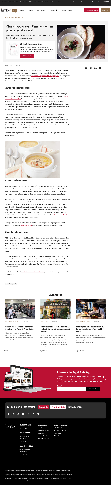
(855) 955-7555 (106, 1)
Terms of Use (57, 433)
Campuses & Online (13, 1)
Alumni (82, 1)
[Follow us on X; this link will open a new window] (18, 414)
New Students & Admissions (41, 1)
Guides (70, 10)
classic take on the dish (47, 125)
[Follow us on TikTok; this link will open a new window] (33, 414)
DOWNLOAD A (75, 407)
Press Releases (44, 321)
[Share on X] (91, 68)
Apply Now (105, 10)
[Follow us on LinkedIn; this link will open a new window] (28, 414)
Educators (94, 1)
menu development (11, 284)
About (51, 1)
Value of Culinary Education (12, 321)
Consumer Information (43, 439)
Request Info (43, 407)
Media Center (41, 433)
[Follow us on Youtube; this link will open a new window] (23, 414)
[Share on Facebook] (86, 68)
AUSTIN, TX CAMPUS (25, 433)
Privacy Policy (57, 436)
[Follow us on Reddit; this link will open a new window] (37, 414)
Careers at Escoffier (43, 436)
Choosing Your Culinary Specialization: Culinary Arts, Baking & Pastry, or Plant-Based (90, 329)
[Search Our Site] (108, 4)
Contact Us (40, 428)
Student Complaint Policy (60, 425)
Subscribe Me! (93, 389)
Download (26, 56)
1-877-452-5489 (23, 428)
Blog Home (7, 17)
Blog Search (52, 10)
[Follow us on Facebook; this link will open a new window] (8, 414)
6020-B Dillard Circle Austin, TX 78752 (25, 438)
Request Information (92, 10)
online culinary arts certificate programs (45, 76)
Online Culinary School (43, 425)
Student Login (76, 1)
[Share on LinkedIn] (95, 68)
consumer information (55, 474)
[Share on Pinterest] (100, 68)
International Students (43, 430)
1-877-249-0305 (23, 454)
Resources (57, 1)
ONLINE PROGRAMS (25, 425)
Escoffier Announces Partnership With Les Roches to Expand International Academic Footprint (55, 329)
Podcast (64, 10)
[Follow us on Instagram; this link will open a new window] (13, 414)
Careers (31, 10)
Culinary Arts (20, 17)
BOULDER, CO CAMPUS (26, 446)
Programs (4, 1)
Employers (88, 1)
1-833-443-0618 (23, 441)
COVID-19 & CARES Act (60, 430)
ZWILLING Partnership (60, 428)
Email (59, 386)
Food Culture (41, 10)
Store (99, 1)
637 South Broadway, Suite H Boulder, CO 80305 (26, 451)
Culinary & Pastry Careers (83, 321)
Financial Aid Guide (58, 407)
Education (22, 10)
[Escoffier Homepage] (6, 10)
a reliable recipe (26, 225)
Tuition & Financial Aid (26, 1)
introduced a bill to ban (61, 215)
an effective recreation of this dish (32, 272)
